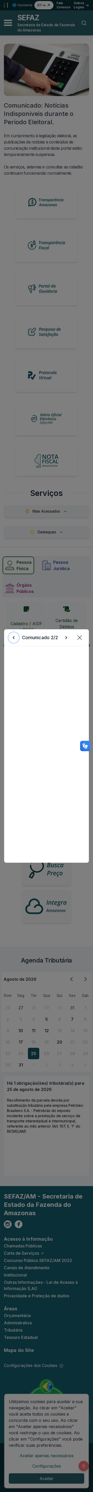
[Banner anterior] (14, 637)
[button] (79, 637)
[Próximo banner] (66, 637)
